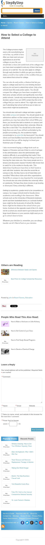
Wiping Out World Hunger (20, 468)
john (10, 298)
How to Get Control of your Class (22, 331)
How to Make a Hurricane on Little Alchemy (25, 322)
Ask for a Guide (8, 513)
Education (29, 298)
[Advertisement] (23, 43)
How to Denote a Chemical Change (22, 349)
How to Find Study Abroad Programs (23, 340)
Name (5, 406)
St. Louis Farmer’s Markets (21, 500)
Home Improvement (10, 518)
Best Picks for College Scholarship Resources (26, 279)
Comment (6, 377)
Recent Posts (27, 439)
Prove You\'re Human (11, 420)
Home (3, 23)
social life (19, 135)
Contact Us (7, 516)
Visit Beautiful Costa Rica (20, 484)
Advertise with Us (22, 513)
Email (19, 406)
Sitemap (16, 516)
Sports (9, 23)
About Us (33, 513)
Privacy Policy (37, 516)
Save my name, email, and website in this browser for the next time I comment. (21, 415)
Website (32, 406)
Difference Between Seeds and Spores (24, 270)
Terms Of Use (25, 516)
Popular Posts (10, 439)
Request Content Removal (28, 518)
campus (13, 115)
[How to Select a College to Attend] (35, 55)
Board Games (19, 23)
